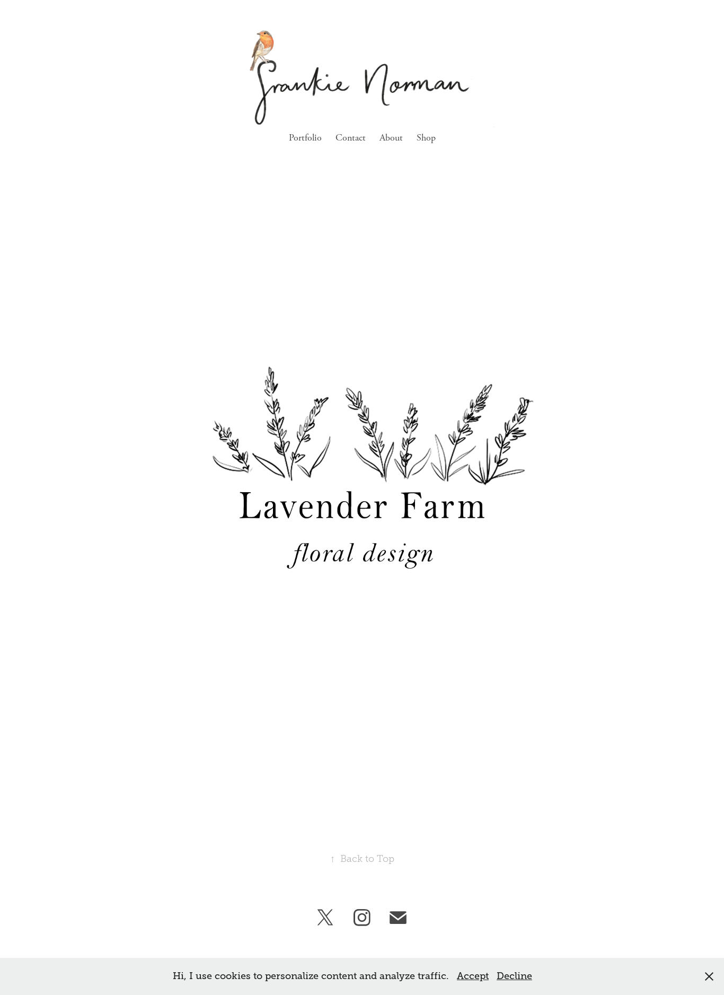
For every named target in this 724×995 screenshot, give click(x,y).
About (391, 138)
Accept (473, 976)
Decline (514, 976)
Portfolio (305, 138)
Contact (350, 138)
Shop (426, 138)
